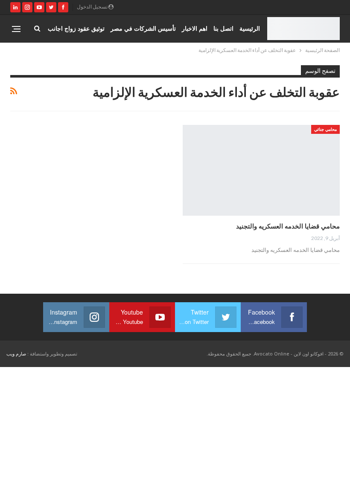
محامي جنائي (325, 129)
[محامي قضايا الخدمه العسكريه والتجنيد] (261, 170)
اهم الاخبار (194, 28)
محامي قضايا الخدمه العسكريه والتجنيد (288, 226)
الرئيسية (249, 28)
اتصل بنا (223, 28)
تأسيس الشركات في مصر (143, 28)
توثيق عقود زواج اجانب (76, 28)
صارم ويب (16, 353)
